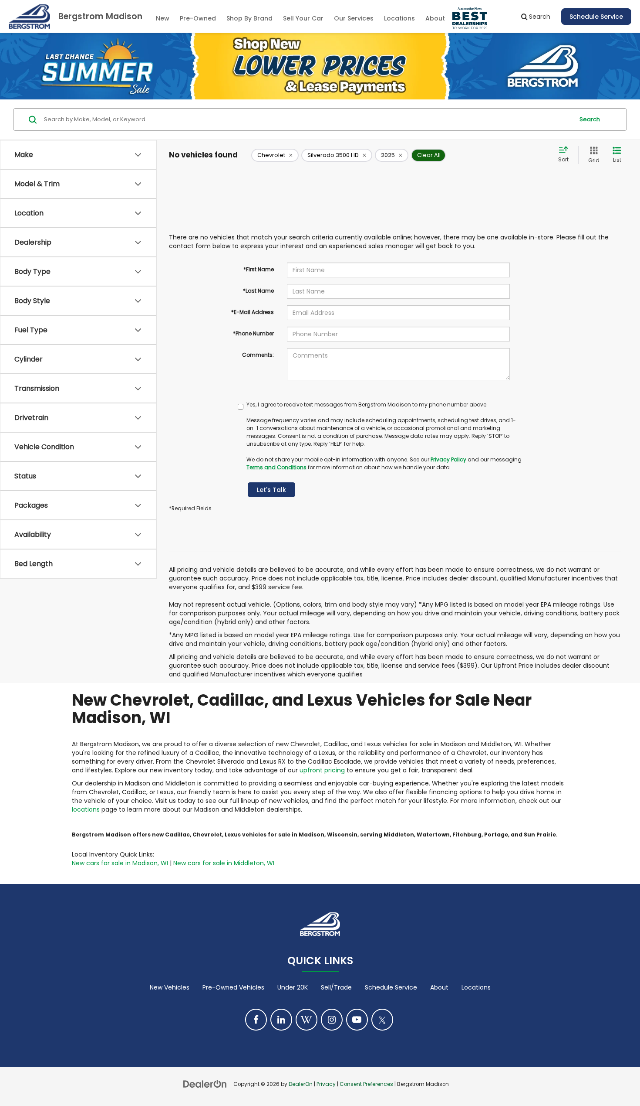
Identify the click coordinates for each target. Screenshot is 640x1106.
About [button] (435, 18)
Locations (399, 18)
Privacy (326, 1084)
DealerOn (301, 1084)
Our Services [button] (354, 18)
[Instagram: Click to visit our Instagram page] (331, 1020)
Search (589, 119)
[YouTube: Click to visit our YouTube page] (357, 1020)
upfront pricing (322, 770)
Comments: (258, 354)
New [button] (162, 18)
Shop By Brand (249, 18)
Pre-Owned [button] (198, 18)
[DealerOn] (205, 1083)
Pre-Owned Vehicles (233, 987)
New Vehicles (169, 987)
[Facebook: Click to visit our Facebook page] (256, 1020)
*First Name (258, 269)
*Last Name (258, 290)
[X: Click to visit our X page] (382, 1020)
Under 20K (292, 987)
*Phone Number (253, 333)
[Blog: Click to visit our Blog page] (306, 1020)
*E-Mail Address (252, 312)
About (439, 987)
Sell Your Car (303, 18)
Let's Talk (271, 489)
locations (86, 809)
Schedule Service (596, 16)
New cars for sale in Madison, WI (120, 863)
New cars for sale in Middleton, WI (223, 863)
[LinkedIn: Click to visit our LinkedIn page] (281, 1020)
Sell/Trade (336, 987)
